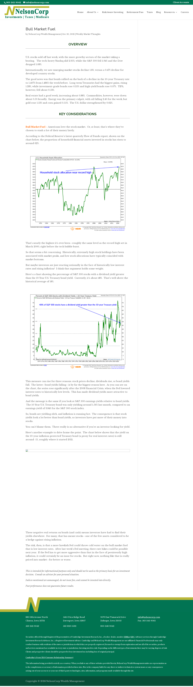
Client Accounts (181, 2)
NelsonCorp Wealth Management (44, 34)
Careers (185, 12)
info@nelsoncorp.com (149, 617)
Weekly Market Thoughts (88, 34)
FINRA (127, 637)
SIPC (132, 637)
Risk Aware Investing (112, 12)
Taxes (150, 12)
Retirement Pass (135, 12)
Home (80, 12)
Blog (158, 12)
